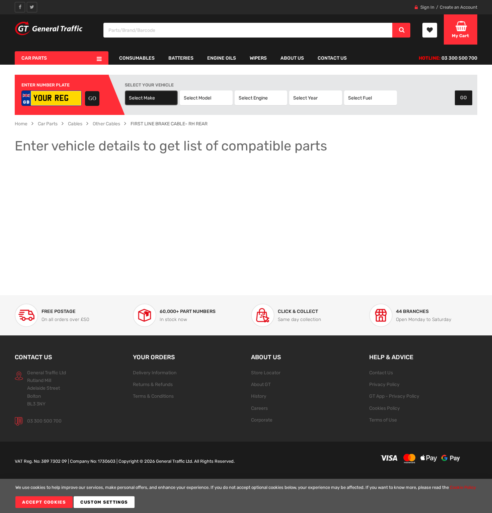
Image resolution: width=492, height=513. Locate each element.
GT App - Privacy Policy (394, 396)
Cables (75, 123)
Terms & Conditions (153, 396)
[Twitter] (32, 7)
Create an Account (458, 7)
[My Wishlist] (429, 30)
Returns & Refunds (153, 384)
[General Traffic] (49, 28)
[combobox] (248, 30)
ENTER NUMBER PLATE (45, 84)
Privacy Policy (384, 384)
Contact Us (381, 372)
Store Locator (265, 372)
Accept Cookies (44, 502)
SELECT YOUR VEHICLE (149, 84)
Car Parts (48, 123)
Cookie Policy (463, 487)
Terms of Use (383, 420)
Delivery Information (154, 372)
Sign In (427, 7)
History (258, 396)
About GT (261, 384)
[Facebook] (20, 7)
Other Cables (106, 123)
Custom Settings (104, 502)
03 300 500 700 (44, 421)
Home (21, 123)
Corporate (261, 420)
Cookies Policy (384, 408)
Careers (259, 408)
